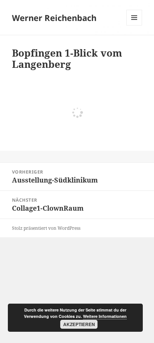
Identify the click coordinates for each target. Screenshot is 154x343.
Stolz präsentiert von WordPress (46, 228)
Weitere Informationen (105, 316)
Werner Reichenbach (54, 17)
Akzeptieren (79, 324)
